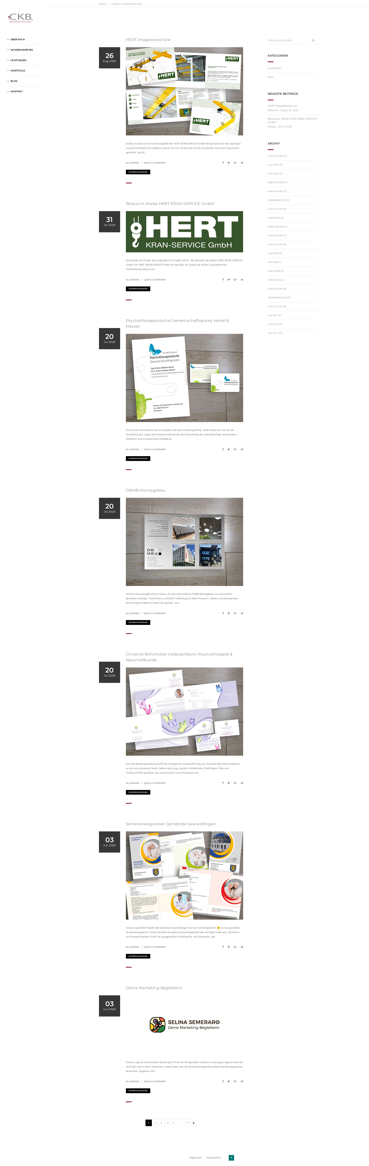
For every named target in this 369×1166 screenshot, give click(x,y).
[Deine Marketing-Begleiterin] (224, 1081)
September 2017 (277, 297)
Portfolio (18, 70)
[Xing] (231, 1158)
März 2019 (274, 218)
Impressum (195, 1157)
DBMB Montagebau (145, 490)
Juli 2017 (273, 315)
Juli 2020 (273, 164)
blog (271, 77)
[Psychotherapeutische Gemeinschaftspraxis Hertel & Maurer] (224, 449)
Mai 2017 (272, 333)
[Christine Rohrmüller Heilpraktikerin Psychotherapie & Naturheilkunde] (224, 783)
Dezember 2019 (277, 200)
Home (102, 4)
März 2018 (274, 280)
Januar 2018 (275, 288)
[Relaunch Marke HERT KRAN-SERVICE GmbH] (224, 279)
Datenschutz (214, 1157)
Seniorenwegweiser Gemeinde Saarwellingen (171, 824)
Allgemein (132, 162)
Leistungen (19, 60)
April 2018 (274, 271)
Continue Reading (138, 172)
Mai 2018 (273, 262)
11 (187, 1122)
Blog (14, 81)
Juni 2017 (273, 324)
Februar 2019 (276, 226)
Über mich (18, 39)
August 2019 (275, 209)
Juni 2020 (273, 173)
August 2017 (275, 306)
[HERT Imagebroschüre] (224, 162)
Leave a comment (155, 162)
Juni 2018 (273, 253)
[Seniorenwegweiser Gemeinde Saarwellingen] (224, 946)
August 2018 (275, 244)
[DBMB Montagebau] (224, 613)
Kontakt (17, 91)
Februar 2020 (276, 182)
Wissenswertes (22, 49)
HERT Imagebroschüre (148, 39)
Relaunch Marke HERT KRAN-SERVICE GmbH (170, 203)
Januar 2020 (275, 191)
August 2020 (275, 155)
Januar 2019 (275, 235)
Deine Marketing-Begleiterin (154, 988)
